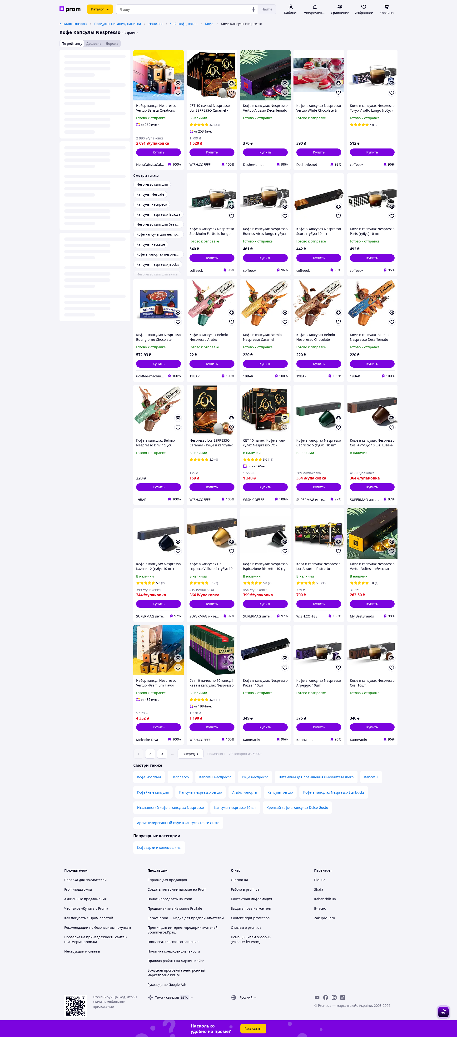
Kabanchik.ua (325, 899)
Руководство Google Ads (167, 984)
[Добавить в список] (178, 93)
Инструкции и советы (82, 951)
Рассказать (253, 1028)
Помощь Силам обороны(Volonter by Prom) (251, 939)
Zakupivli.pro (324, 918)
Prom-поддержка (78, 889)
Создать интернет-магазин (170, 889)
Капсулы (371, 777)
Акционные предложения (85, 899)
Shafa (318, 889)
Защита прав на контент (251, 908)
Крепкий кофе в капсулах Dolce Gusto (297, 807)
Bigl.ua (319, 880)
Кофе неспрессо (255, 777)
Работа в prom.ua (245, 889)
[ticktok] (343, 997)
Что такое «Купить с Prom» (86, 908)
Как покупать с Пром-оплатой (88, 918)
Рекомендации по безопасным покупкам (97, 927)
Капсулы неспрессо (215, 777)
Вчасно (320, 908)
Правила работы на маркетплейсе (176, 960)
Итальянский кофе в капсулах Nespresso (170, 807)
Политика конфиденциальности (174, 951)
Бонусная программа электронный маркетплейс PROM (176, 972)
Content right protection (250, 918)
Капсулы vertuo (280, 792)
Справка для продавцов (167, 880)
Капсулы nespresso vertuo (200, 792)
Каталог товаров (73, 23)
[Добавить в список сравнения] (178, 83)
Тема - (167, 997)
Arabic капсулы (244, 792)
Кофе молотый (149, 777)
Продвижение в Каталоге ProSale (175, 908)
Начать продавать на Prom (170, 899)
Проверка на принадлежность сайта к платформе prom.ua (95, 939)
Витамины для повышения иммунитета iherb (316, 777)
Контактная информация (251, 899)
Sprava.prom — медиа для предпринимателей (186, 918)
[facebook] (325, 997)
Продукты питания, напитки (117, 23)
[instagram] (334, 997)
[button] (158, 152)
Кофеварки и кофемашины (159, 847)
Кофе (209, 23)
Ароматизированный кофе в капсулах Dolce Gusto (178, 822)
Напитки (156, 23)
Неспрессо (180, 777)
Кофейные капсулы (153, 792)
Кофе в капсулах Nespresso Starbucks (333, 792)
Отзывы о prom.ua (246, 927)
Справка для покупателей (85, 880)
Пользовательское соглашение (173, 941)
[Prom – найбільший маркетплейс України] (70, 9)
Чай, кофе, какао (183, 23)
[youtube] (317, 997)
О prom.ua (239, 880)
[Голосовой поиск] (253, 9)
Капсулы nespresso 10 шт (235, 807)
